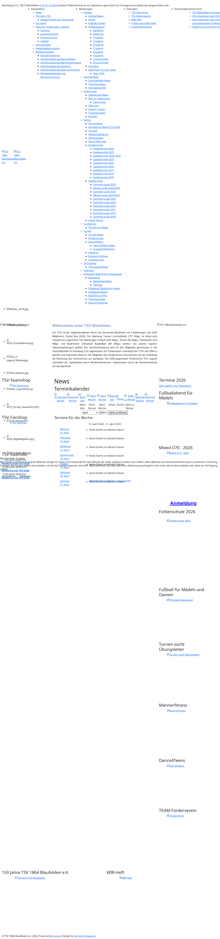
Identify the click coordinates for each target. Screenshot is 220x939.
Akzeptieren (9, 476)
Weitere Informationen (102, 480)
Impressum (124, 480)
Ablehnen (25, 476)
